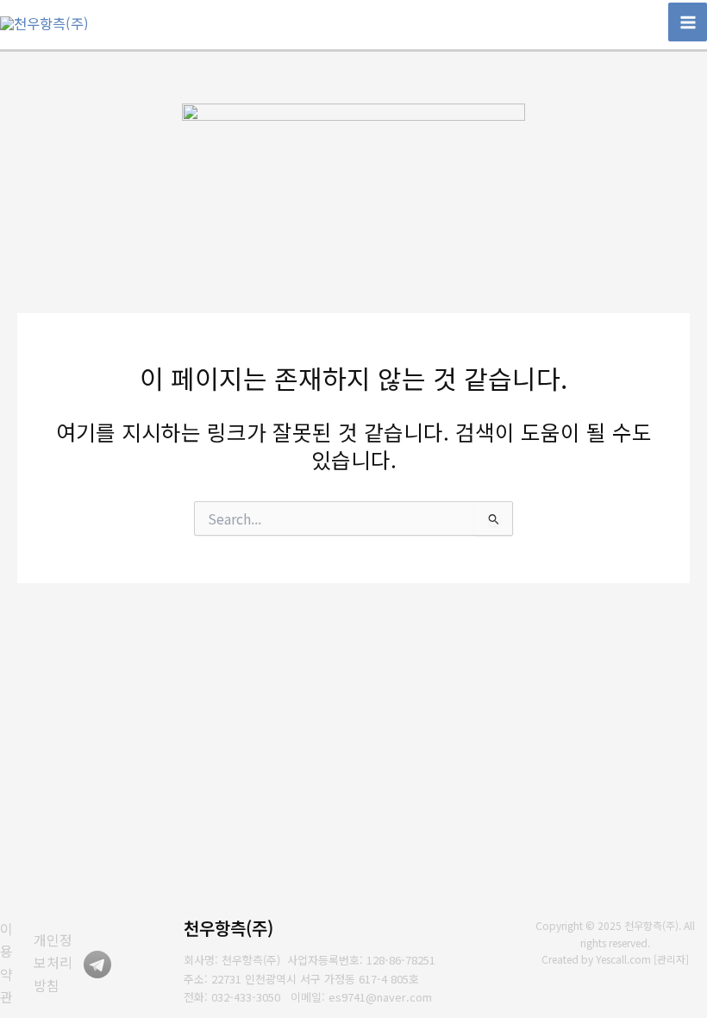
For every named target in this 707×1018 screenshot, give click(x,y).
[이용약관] (12, 963)
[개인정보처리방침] (59, 962)
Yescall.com (623, 959)
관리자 (671, 959)
